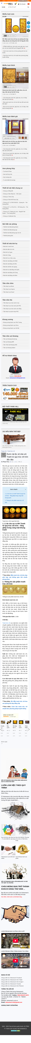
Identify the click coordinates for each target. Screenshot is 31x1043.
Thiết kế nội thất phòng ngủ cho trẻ (12, 232)
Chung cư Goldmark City (9, 216)
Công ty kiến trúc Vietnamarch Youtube (11, 983)
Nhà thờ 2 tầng (7, 255)
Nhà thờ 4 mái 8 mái (8, 246)
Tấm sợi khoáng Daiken (9, 347)
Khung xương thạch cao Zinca (10, 325)
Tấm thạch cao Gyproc (9, 289)
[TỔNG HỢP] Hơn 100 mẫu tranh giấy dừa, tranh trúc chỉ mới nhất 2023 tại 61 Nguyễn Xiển (15, 47)
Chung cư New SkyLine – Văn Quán (12, 193)
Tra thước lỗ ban (7, 171)
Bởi (2, 461)
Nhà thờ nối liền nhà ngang (10, 266)
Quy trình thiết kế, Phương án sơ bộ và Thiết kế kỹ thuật (22, 839)
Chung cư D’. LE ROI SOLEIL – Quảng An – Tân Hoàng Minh (15, 203)
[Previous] (1, 729)
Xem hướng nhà (7, 177)
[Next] (28, 729)
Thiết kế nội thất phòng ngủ (10, 229)
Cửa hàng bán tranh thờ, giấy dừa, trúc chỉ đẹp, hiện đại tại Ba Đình (14, 149)
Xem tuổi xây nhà (7, 174)
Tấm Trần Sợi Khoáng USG (10, 344)
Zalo (28, 26)
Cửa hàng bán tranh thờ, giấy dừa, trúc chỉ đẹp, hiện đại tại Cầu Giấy (14, 158)
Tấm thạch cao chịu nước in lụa (11, 302)
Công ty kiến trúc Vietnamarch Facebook (11, 977)
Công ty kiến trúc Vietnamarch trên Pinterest (12, 986)
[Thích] (10, 461)
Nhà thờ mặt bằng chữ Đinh (10, 275)
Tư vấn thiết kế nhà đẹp (9, 180)
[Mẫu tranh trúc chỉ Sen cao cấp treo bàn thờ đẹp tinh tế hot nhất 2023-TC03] (15, 129)
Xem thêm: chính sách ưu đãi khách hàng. (11, 896)
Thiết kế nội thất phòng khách (10, 227)
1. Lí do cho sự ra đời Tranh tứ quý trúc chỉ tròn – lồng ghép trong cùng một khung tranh (15, 495)
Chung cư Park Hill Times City (10, 199)
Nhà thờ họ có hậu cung (9, 258)
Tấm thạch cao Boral (8, 286)
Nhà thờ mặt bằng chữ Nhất (10, 261)
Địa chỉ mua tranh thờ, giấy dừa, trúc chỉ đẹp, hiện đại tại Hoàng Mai (15, 107)
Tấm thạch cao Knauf (8, 292)
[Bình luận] (15, 461)
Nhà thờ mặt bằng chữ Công (10, 272)
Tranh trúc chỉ (6, 623)
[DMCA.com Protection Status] (15, 1031)
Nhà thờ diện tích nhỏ (8, 249)
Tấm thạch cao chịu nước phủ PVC (12, 305)
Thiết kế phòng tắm (8, 235)
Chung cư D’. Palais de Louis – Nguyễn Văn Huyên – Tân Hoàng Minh (13, 212)
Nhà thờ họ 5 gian (7, 252)
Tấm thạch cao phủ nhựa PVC (11, 311)
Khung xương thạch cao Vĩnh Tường (12, 322)
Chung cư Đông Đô (8, 190)
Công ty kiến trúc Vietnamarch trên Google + (12, 981)
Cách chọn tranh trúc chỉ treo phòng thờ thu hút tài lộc (14, 51)
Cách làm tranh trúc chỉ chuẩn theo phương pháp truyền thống (15, 56)
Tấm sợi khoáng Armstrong (10, 339)
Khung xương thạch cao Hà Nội (11, 328)
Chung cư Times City (8, 196)
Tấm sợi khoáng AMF (8, 341)
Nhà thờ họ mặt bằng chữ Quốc (11, 269)
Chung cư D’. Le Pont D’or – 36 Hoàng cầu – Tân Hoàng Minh (15, 207)
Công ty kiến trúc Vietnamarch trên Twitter (11, 979)
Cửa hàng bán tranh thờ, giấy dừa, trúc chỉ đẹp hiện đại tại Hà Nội (14, 98)
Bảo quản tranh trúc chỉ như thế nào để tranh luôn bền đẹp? (15, 103)
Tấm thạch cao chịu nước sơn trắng (12, 308)
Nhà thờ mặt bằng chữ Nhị (10, 263)
